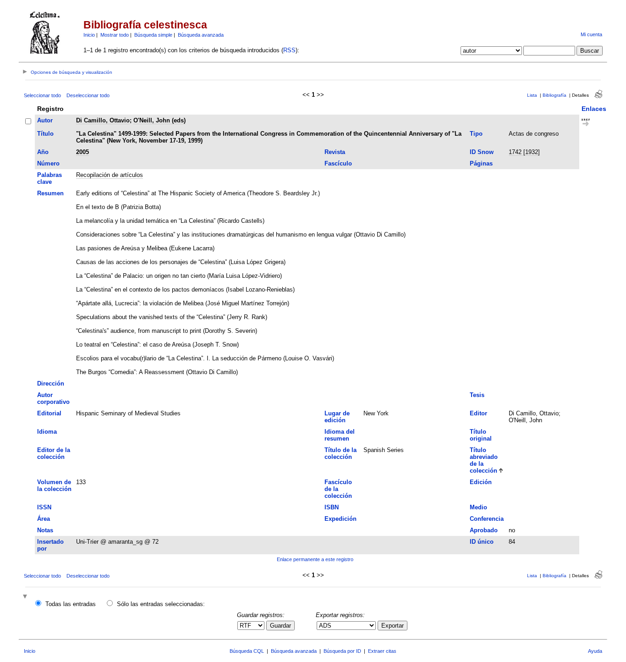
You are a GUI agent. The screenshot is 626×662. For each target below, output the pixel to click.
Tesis (477, 395)
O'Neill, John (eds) (159, 120)
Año (43, 152)
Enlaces (594, 108)
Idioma (47, 431)
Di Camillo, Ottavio (103, 120)
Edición (481, 482)
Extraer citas (382, 651)
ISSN (44, 507)
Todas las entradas (70, 604)
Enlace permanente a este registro (315, 559)
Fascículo (338, 163)
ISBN (331, 507)
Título (45, 133)
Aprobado (484, 530)
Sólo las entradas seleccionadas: (161, 604)
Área (43, 518)
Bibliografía (554, 95)
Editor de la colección (53, 453)
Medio (478, 507)
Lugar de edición (337, 417)
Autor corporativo (53, 398)
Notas (45, 530)
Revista (334, 152)
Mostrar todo (114, 35)
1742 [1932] (524, 152)
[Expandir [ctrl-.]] (26, 597)
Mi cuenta (591, 34)
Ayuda (595, 651)
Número (48, 163)
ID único (482, 541)
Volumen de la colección (54, 485)
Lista (532, 95)
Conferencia (487, 518)
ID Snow (482, 152)
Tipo (476, 133)
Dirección (50, 383)
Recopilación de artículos (109, 174)
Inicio (89, 35)
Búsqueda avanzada (201, 35)
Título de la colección (340, 453)
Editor (478, 413)
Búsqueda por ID (342, 651)
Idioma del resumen (339, 435)
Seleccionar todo (42, 95)
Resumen (50, 193)
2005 (82, 152)
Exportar (392, 625)
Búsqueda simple (153, 35)
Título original (481, 435)
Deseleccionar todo (88, 95)
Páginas (481, 163)
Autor (45, 120)
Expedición (340, 518)
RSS (289, 50)
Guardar (280, 625)
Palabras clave (49, 178)
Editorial (49, 413)
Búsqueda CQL (247, 651)
